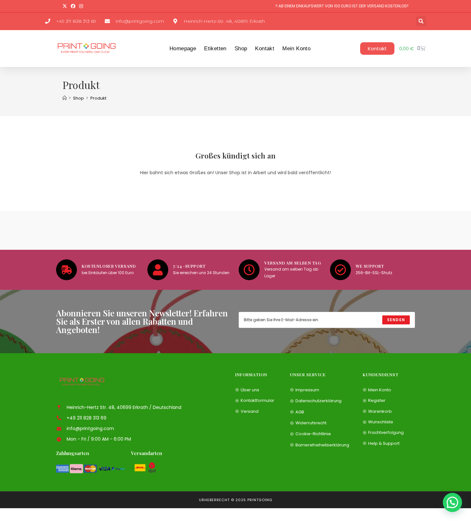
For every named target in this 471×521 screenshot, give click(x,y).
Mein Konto (296, 48)
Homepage (182, 48)
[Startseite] (64, 98)
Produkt (98, 98)
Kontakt (264, 48)
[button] (421, 21)
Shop (241, 48)
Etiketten (215, 48)
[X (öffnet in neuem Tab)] (65, 6)
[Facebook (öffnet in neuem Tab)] (73, 6)
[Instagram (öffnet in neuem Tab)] (81, 6)
